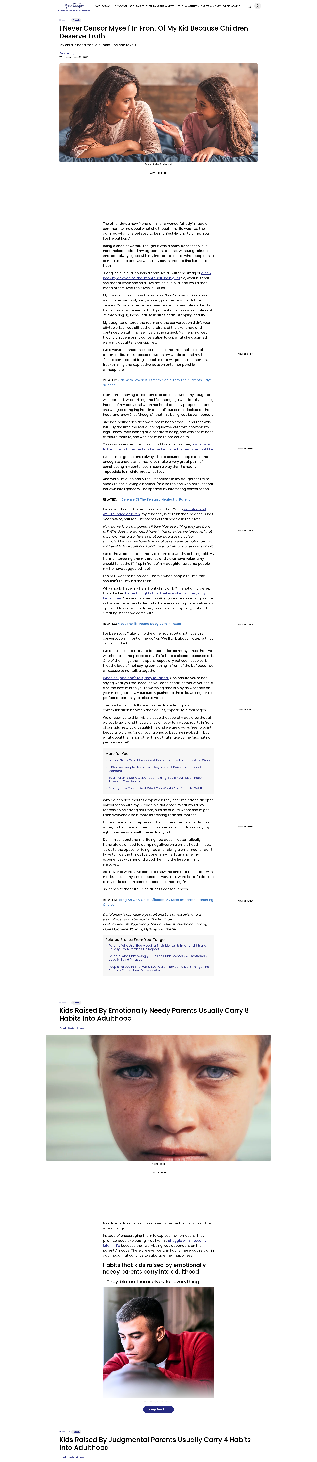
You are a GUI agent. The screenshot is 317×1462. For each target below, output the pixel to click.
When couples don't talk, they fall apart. (136, 678)
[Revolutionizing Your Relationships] (74, 6)
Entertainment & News (160, 6)
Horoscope (120, 6)
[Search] (248, 5)
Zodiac (106, 6)
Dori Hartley (67, 53)
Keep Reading (158, 1409)
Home (62, 20)
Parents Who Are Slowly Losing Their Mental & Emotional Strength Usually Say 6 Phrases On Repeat (159, 947)
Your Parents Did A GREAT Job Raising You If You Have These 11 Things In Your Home (157, 779)
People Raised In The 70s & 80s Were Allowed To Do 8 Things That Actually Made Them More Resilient (160, 968)
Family (140, 6)
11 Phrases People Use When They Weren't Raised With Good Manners (155, 768)
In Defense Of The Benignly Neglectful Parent (153, 499)
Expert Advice (231, 6)
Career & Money (211, 6)
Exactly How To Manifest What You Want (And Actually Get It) (156, 788)
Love (97, 6)
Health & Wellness (187, 6)
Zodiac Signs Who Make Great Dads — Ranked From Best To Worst (160, 760)
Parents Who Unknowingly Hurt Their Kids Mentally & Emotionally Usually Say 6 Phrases (158, 957)
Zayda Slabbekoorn (72, 1028)
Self (131, 6)
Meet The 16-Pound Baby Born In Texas (149, 623)
